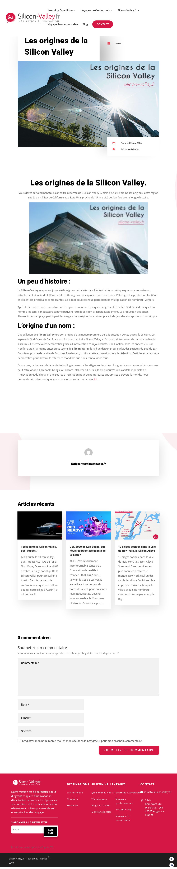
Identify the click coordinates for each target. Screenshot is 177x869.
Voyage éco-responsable (63, 24)
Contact (103, 24)
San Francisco (75, 792)
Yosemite (72, 805)
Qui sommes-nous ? (103, 792)
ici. (95, 379)
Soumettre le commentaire (129, 750)
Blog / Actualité (100, 805)
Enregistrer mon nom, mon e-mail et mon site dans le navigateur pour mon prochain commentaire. (82, 741)
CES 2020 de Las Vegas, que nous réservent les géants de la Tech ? (88, 551)
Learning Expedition (60, 10)
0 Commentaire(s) (130, 149)
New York (72, 799)
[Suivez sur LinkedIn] (171, 865)
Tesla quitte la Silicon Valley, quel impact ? (39, 549)
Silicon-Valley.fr (127, 10)
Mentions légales (101, 811)
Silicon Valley (124, 809)
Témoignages (99, 799)
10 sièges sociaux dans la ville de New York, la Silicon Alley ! (137, 549)
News (118, 43)
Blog (85, 24)
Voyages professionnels (95, 10)
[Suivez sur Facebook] (171, 859)
